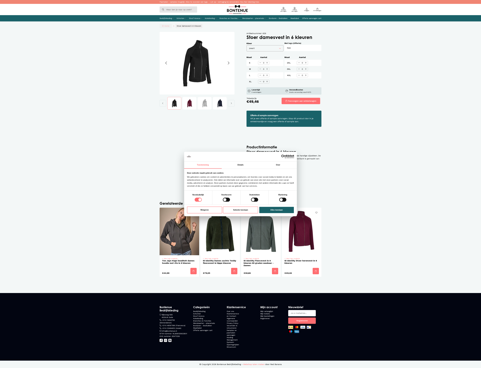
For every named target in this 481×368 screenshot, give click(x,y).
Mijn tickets (265, 314)
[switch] (226, 200)
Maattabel (294, 18)
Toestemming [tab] (203, 165)
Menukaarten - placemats (253, 18)
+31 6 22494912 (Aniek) (171, 328)
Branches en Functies (228, 18)
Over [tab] (278, 165)
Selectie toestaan (240, 210)
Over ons (230, 311)
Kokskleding (210, 18)
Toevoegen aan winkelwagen (302, 101)
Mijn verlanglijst (266, 311)
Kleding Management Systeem (232, 339)
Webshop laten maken (254, 364)
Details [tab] (240, 165)
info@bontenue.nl (169, 331)
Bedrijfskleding (166, 18)
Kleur (249, 43)
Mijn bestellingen (267, 316)
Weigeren (204, 210)
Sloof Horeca (194, 18)
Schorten (180, 18)
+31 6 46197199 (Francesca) (173, 325)
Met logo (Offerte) (292, 43)
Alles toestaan (276, 210)
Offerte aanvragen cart (311, 18)
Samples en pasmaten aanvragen (232, 332)
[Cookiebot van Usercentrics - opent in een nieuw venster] (283, 156)
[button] (166, 63)
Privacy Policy (232, 323)
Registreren (265, 318)
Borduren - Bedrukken (278, 18)
